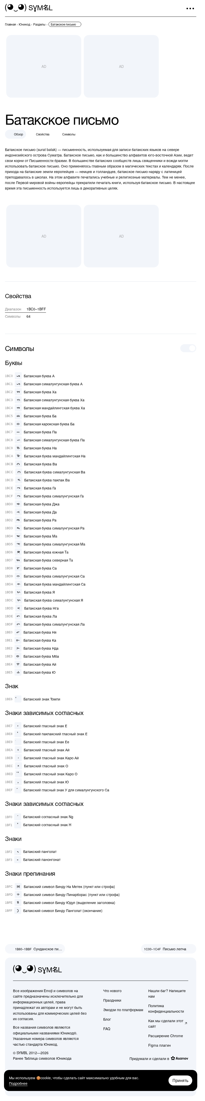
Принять (180, 1080)
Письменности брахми (48, 160)
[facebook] (184, 970)
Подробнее (18, 1083)
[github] (173, 970)
